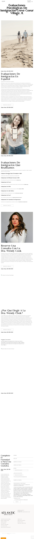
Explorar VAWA (21, 188)
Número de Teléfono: (18, 461)
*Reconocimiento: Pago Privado (19, 483)
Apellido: (15, 458)
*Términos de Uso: (17, 498)
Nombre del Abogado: (18, 480)
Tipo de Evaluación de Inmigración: (20, 476)
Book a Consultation (5, 520)
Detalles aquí (26, 184)
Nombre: (15, 455)
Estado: (15, 468)
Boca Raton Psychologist (6, 527)
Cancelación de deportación (22, 201)
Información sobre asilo (19, 193)
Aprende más (19, 180)
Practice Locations (4, 524)
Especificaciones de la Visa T (17, 197)
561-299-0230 (10, 71)
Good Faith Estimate (21, 520)
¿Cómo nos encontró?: (18, 473)
